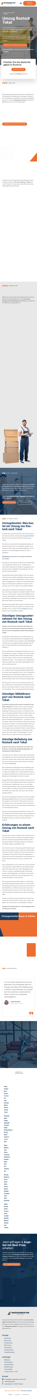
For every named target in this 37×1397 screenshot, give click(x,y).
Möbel (28, 594)
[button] (20, 3)
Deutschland (31, 641)
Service (22, 550)
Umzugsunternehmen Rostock (13, 1391)
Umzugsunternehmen (28, 536)
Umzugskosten (6, 556)
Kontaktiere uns (26, 608)
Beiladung (13, 763)
